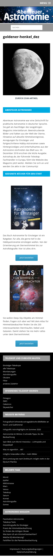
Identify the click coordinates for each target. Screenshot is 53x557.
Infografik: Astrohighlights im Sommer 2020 (22, 429)
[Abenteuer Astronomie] (26, 15)
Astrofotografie (9, 374)
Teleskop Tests (9, 522)
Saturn (6, 495)
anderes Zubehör (10, 383)
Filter (5, 380)
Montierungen (9, 371)
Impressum (15, 549)
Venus (5, 489)
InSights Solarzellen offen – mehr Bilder (20, 454)
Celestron (7, 404)
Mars (5, 486)
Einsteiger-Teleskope (12, 365)
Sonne (6, 504)
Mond (5, 477)
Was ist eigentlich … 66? (13, 449)
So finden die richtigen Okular (16, 531)
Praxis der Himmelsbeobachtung (17, 528)
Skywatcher (8, 407)
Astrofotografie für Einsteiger (15, 525)
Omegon (7, 398)
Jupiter (6, 480)
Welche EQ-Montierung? (13, 537)
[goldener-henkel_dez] (26, 93)
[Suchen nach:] (26, 27)
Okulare (6, 377)
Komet (6, 498)
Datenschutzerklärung (26, 552)
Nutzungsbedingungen (32, 549)
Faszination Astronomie (13, 519)
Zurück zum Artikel (26, 98)
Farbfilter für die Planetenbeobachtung (20, 540)
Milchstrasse (8, 483)
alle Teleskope (9, 368)
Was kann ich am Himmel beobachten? (20, 534)
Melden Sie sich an (34, 163)
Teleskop (7, 492)
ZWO (5, 401)
